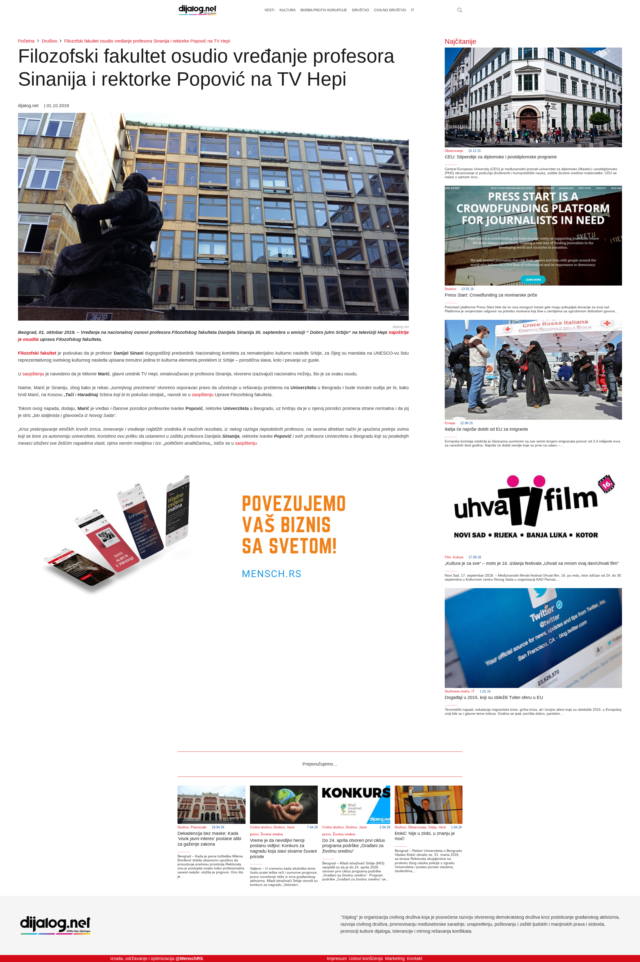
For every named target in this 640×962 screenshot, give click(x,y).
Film (448, 557)
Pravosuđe (198, 827)
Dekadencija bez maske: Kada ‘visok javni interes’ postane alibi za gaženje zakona (209, 839)
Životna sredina (271, 834)
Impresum (337, 958)
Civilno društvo (261, 827)
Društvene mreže (457, 691)
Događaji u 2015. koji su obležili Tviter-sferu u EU (494, 697)
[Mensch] (213, 456)
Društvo (450, 289)
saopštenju (33, 373)
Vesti (442, 827)
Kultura (458, 557)
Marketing (395, 958)
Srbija (432, 827)
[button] (460, 10)
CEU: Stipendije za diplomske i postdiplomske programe (501, 156)
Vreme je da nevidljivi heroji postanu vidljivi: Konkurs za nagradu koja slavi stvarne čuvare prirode (283, 848)
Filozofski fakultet (37, 353)
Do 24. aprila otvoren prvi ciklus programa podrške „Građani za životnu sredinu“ (353, 846)
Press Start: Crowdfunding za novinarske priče (491, 295)
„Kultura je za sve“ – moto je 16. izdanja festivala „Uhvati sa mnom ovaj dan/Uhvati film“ (532, 563)
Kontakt (414, 958)
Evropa (450, 423)
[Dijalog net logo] (198, 10)
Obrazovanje (454, 151)
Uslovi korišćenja (366, 958)
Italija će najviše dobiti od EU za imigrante (486, 429)
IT (473, 691)
